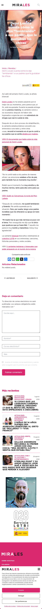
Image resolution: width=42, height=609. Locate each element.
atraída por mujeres (30, 134)
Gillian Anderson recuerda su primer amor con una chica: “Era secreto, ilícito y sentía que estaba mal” (20, 446)
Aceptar (21, 590)
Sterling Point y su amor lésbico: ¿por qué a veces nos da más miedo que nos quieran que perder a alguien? (20, 465)
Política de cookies (10, 606)
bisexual (15, 236)
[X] (22, 259)
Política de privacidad (23, 606)
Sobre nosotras (8, 560)
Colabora (5, 564)
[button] (39, 569)
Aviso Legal (34, 606)
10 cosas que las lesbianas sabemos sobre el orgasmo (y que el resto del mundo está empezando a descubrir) (20, 406)
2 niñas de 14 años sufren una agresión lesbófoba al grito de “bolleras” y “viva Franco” (20, 426)
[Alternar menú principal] (2, 5)
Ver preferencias (21, 601)
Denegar (21, 596)
